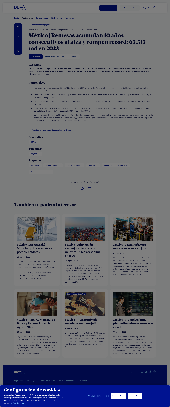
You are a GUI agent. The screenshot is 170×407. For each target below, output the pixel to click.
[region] (85, 396)
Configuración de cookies (98, 396)
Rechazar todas (118, 396)
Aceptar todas (135, 396)
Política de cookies (17, 403)
